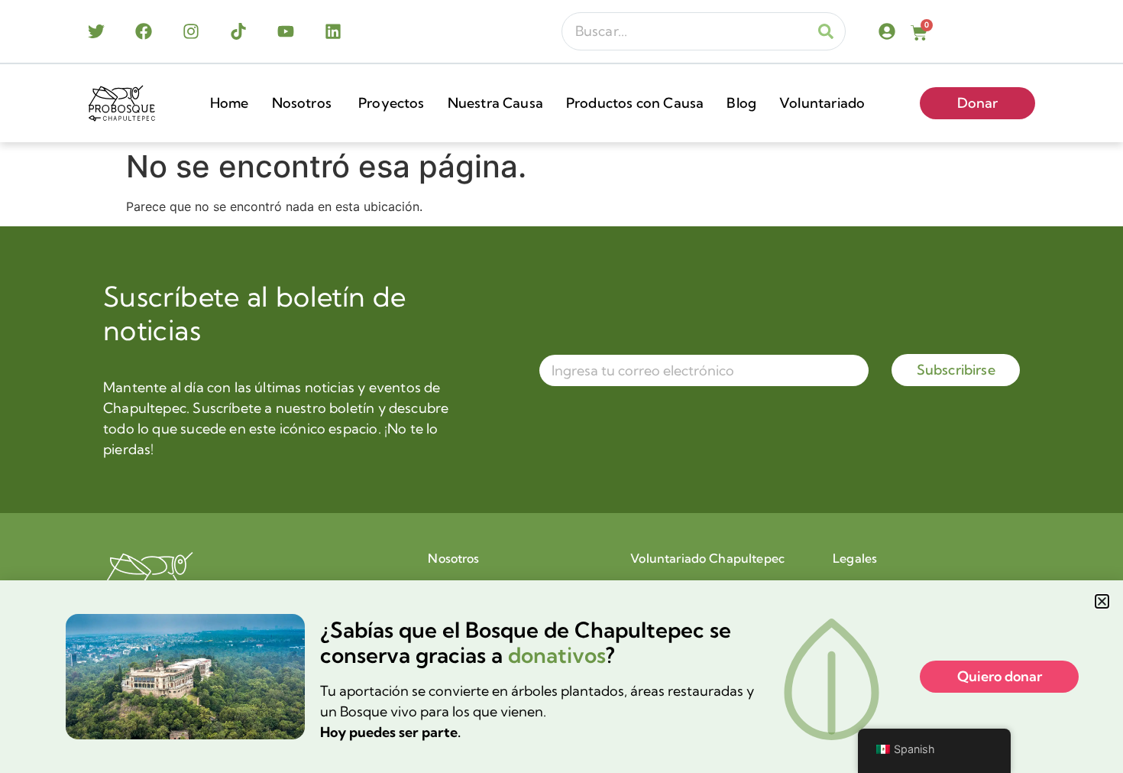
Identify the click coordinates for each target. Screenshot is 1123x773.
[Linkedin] (333, 31)
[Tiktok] (238, 31)
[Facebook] (143, 31)
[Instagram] (191, 31)
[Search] (826, 31)
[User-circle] (887, 31)
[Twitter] (96, 31)
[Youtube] (285, 31)
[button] (1102, 601)
